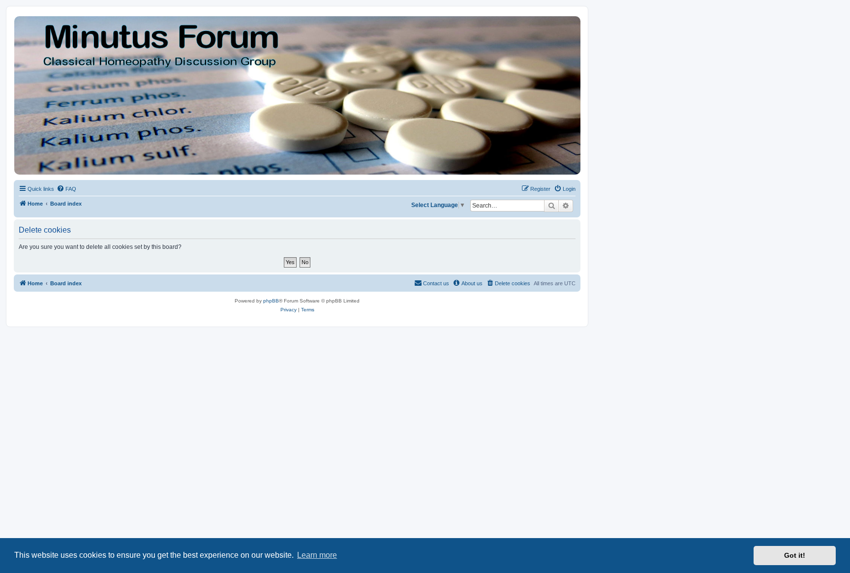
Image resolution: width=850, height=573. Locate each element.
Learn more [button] (317, 555)
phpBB (271, 300)
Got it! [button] (794, 555)
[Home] (296, 95)
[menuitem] (66, 189)
